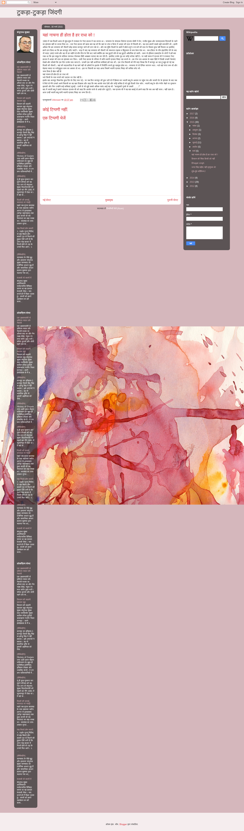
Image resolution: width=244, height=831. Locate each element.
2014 (192, 178)
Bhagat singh (198, 163)
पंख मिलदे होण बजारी (25, 228)
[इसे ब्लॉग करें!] (84, 100)
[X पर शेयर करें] (88, 100)
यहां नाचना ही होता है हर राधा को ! (205, 154)
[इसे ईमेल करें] (81, 100)
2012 (192, 186)
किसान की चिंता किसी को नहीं (203, 158)
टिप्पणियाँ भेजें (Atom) (115, 208)
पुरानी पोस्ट (172, 200)
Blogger (123, 824)
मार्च (194, 151)
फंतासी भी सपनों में (24, 278)
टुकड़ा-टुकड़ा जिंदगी (39, 12)
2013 (192, 182)
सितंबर (195, 134)
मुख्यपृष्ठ (109, 200)
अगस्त (195, 138)
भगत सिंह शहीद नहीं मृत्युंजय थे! (204, 167)
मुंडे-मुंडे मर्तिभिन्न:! (199, 171)
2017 (192, 113)
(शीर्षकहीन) (21, 127)
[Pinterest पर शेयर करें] (94, 100)
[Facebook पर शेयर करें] (91, 100)
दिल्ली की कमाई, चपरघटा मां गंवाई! (24, 201)
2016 (192, 118)
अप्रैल (195, 147)
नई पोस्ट (47, 200)
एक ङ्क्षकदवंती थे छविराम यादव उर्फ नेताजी (24, 69)
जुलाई (195, 142)
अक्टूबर (195, 130)
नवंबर (194, 125)
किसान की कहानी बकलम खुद (24, 99)
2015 (192, 122)
